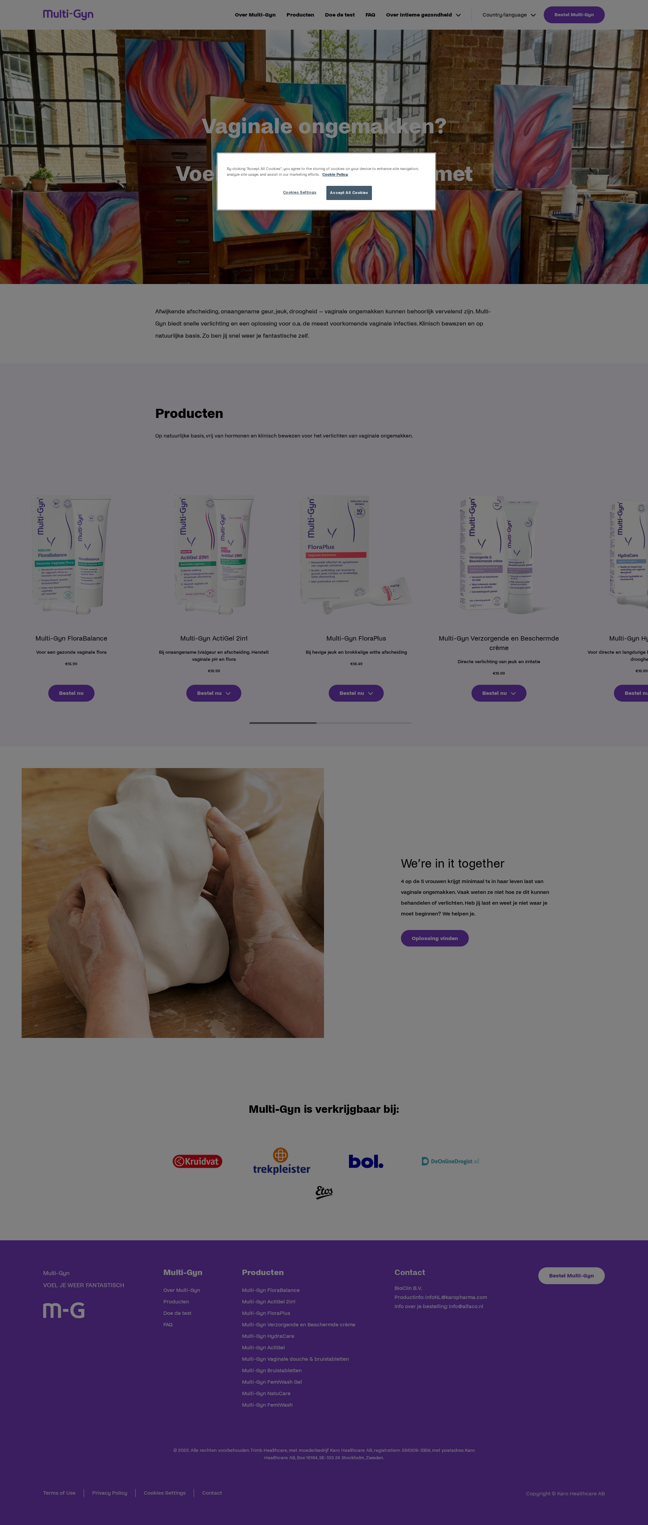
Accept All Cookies (349, 193)
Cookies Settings (300, 192)
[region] (326, 181)
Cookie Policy (335, 174)
